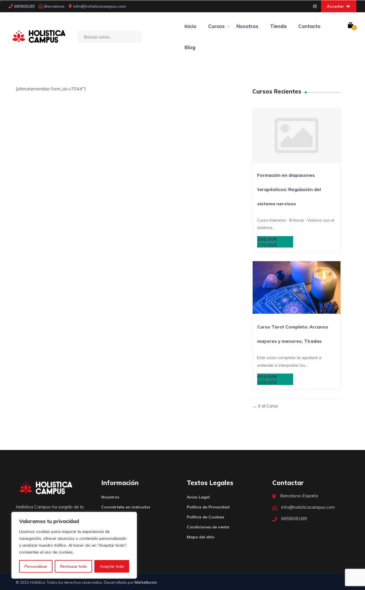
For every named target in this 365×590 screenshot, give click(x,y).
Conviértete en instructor (126, 507)
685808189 (24, 6)
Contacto (309, 26)
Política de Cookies (205, 517)
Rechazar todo (73, 566)
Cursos (216, 26)
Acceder (336, 6)
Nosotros (247, 26)
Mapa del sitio (200, 537)
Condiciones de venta (208, 527)
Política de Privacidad (208, 507)
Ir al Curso (267, 406)
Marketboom (146, 582)
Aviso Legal (198, 497)
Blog (189, 47)
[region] (74, 545)
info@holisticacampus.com (99, 6)
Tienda (278, 26)
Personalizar (36, 566)
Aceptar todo (112, 566)
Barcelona (54, 6)
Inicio (190, 26)
